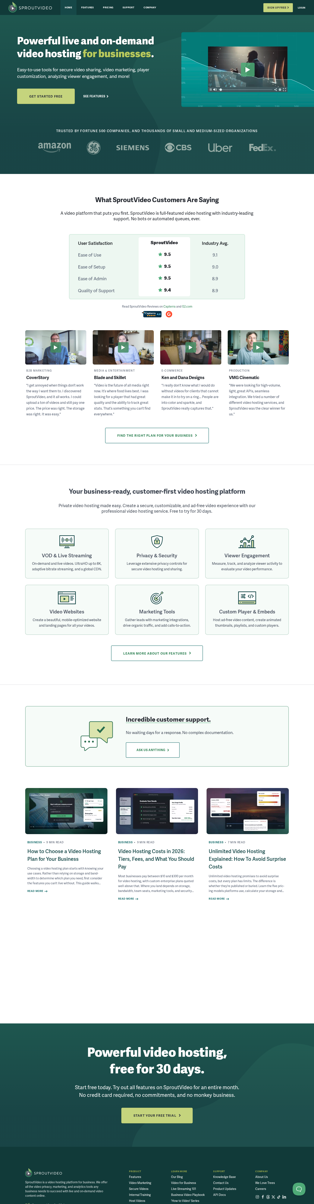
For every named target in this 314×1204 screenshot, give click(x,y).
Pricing (108, 7)
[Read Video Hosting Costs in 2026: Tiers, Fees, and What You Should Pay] (157, 811)
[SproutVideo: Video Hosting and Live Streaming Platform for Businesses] (34, 7)
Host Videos (137, 1201)
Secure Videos (138, 1189)
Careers (260, 1189)
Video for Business (183, 1183)
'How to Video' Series (185, 1201)
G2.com (187, 306)
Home (68, 7)
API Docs (219, 1195)
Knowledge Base (224, 1177)
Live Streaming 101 (183, 1189)
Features (87, 7)
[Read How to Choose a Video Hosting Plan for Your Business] (66, 811)
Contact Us (221, 1183)
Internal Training (140, 1195)
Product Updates (224, 1189)
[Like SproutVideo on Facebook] (262, 1197)
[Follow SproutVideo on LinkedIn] (284, 1197)
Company (150, 7)
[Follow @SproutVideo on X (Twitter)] (273, 1197)
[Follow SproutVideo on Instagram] (257, 1197)
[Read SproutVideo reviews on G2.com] (169, 315)
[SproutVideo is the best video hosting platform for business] (43, 1172)
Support (129, 7)
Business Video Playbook (188, 1195)
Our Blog (177, 1177)
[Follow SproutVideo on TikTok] (278, 1197)
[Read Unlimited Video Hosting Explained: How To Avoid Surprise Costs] (248, 811)
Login (301, 7)
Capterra (169, 306)
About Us (261, 1177)
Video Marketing (140, 1183)
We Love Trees (265, 1183)
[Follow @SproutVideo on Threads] (268, 1197)
